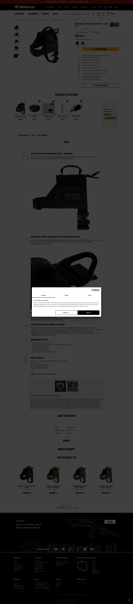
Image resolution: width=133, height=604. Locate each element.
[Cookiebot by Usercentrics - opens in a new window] (92, 290)
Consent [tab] (43, 295)
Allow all (88, 312)
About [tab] (89, 295)
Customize (65, 312)
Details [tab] (66, 295)
